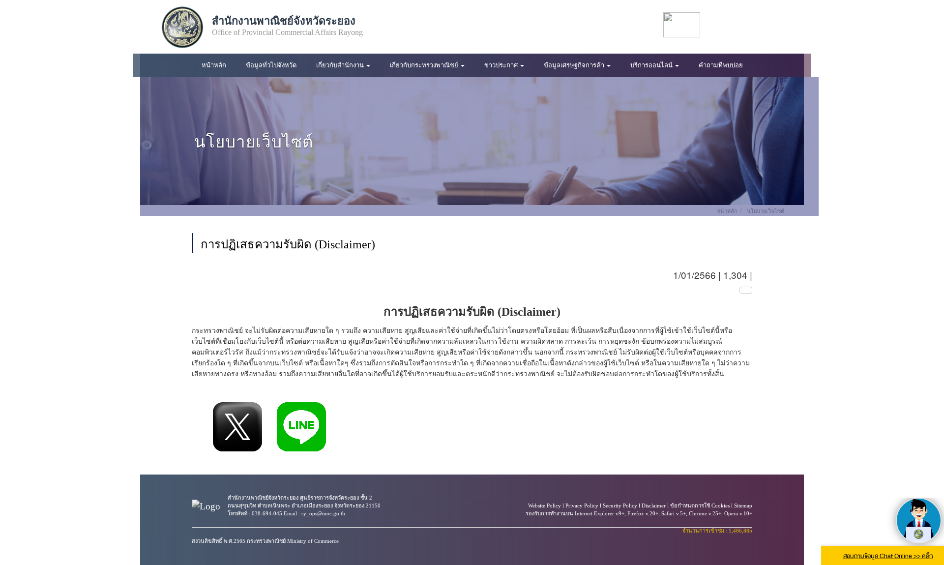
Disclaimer (654, 505)
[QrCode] (745, 290)
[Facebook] (721, 24)
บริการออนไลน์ (652, 65)
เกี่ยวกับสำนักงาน (340, 65)
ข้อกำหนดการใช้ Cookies (700, 505)
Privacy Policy (581, 505)
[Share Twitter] (237, 427)
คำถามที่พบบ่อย (721, 65)
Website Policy (544, 505)
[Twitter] (761, 24)
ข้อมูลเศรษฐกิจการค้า (575, 65)
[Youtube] (741, 24)
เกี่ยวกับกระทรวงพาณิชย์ (425, 65)
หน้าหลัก (214, 65)
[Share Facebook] (198, 426)
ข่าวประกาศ (501, 65)
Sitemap (743, 505)
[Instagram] (782, 24)
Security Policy (620, 505)
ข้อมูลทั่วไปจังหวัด (271, 65)
